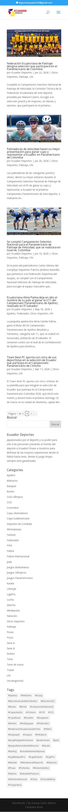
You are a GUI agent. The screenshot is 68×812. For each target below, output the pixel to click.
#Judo (56, 740)
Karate (10, 583)
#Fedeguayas (26, 723)
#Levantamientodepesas (32, 751)
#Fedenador (43, 723)
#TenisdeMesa (48, 779)
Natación (12, 616)
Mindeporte (13, 610)
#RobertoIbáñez (41, 768)
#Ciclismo (31, 712)
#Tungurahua (14, 784)
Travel (10, 670)
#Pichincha (24, 768)
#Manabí (12, 762)
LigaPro (11, 594)
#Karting (12, 751)
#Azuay (38, 695)
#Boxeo (12, 706)
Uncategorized (15, 680)
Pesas (10, 632)
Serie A (11, 643)
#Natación (52, 762)
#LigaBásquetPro (16, 756)
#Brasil (23, 706)
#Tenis (34, 779)
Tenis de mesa (15, 664)
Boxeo (10, 491)
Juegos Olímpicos (16, 572)
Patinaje (23, 76)
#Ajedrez (12, 695)
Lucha (10, 599)
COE (9, 502)
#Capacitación (15, 712)
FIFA (9, 545)
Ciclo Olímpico (15, 496)
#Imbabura (40, 734)
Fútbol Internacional (18, 556)
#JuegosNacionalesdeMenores (23, 745)
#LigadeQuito (35, 756)
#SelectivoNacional (17, 779)
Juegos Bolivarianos (18, 567)
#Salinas (12, 773)
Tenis (10, 659)
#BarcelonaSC (48, 701)
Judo (9, 561)
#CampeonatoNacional (41, 706)
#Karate (46, 745)
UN (31, 76)
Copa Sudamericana (18, 518)
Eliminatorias (14, 529)
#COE (42, 712)
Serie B (11, 648)
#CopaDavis (14, 717)
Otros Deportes (39, 313)
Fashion (11, 534)
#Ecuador (28, 717)
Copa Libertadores (17, 513)
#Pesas (11, 768)
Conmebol (12, 507)
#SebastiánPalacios (29, 773)
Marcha (11, 605)
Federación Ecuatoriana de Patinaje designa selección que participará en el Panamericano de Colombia (32, 66)
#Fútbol (47, 729)
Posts (10, 637)
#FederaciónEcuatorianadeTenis (24, 729)
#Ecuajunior (43, 717)
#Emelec (12, 723)
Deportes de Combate (19, 524)
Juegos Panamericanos (20, 578)
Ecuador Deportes (21, 72)
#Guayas (27, 734)
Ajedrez (11, 313)
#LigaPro (50, 756)
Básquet (11, 486)
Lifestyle (11, 589)
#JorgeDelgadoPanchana (20, 740)
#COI (50, 712)
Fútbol (10, 551)
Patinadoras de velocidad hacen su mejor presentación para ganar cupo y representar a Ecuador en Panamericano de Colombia (33, 153)
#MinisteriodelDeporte (31, 762)
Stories (11, 653)
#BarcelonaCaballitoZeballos (22, 701)
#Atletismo (26, 695)
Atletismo (12, 480)
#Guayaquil (14, 734)
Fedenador (23, 313)
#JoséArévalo (43, 740)
